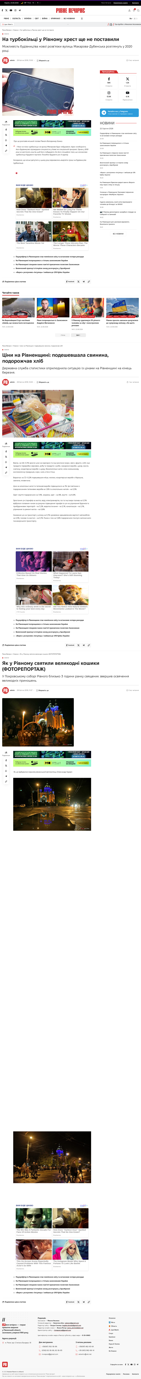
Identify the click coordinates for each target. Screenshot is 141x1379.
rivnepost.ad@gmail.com (62, 1330)
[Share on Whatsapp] (6, 140)
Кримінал (76, 316)
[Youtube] (128, 96)
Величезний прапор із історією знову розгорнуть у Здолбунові (43, 268)
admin (12, 60)
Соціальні (23, 316)
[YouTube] (11, 10)
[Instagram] (109, 96)
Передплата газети (120, 3)
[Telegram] (19, 10)
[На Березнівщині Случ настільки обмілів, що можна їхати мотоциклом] (18, 307)
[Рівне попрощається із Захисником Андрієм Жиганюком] (53, 307)
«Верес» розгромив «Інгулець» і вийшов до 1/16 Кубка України (43, 272)
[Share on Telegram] (6, 145)
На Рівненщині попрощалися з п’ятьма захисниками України (42, 260)
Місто (47, 316)
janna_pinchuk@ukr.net (75, 1328)
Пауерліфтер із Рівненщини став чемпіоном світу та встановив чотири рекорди (50, 257)
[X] (6, 10)
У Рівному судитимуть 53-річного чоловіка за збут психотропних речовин (86, 322)
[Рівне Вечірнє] (5, 1364)
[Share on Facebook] (6, 129)
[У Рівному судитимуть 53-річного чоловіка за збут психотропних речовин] (88, 307)
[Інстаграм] (15, 10)
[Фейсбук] (2, 10)
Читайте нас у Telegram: (118, 111)
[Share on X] (6, 135)
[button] (129, 10)
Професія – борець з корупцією (27, 24)
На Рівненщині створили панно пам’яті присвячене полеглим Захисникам (47, 264)
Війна (40, 316)
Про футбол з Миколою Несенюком (128, 24)
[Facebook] (109, 82)
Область (14, 316)
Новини (6, 34)
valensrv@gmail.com (72, 1323)
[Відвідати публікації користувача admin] (5, 60)
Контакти (135, 3)
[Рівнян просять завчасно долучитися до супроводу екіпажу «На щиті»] (122, 307)
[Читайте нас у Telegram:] (104, 112)
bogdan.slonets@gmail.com (71, 1325)
